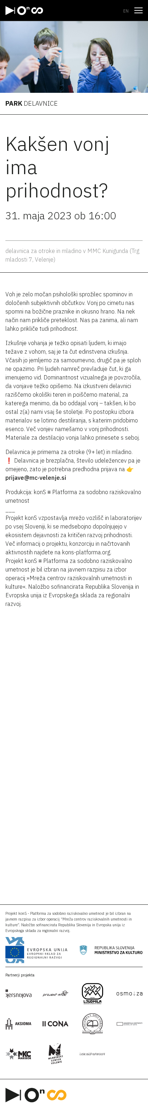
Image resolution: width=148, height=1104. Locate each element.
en (126, 11)
